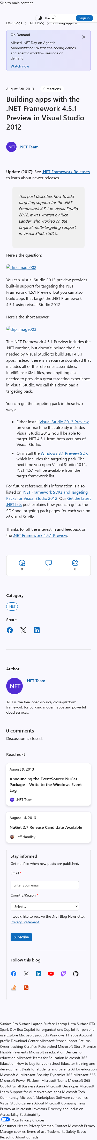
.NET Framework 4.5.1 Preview (40, 535)
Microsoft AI (9, 1074)
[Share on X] (23, 631)
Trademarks (56, 1131)
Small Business (23, 1086)
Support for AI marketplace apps (35, 1091)
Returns (84, 1040)
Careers (27, 1103)
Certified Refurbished (40, 1046)
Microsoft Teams (54, 1080)
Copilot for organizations (43, 1029)
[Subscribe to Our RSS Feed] (26, 989)
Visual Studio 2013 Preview (64, 421)
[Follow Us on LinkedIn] (38, 975)
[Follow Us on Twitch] (63, 975)
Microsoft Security (34, 1074)
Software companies (72, 1097)
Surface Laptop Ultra (59, 1023)
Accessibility (9, 1114)
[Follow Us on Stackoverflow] (14, 989)
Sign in (84, 18)
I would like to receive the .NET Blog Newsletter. (48, 919)
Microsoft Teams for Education (40, 1057)
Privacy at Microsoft (15, 1108)
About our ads (27, 1137)
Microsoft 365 (84, 1074)
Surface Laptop (30, 1023)
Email (16, 873)
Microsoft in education (46, 1052)
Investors (39, 1108)
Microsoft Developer (62, 1086)
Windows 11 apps (64, 1035)
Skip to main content (16, 2)
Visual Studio (10, 1103)
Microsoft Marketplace (37, 1097)
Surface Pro (9, 1023)
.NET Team (29, 146)
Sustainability (30, 1114)
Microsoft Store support (58, 1040)
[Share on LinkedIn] (36, 631)
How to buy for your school (38, 1063)
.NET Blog (36, 22)
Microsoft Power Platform (20, 1080)
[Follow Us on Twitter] (26, 975)
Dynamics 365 (61, 1074)
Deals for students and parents (46, 1069)
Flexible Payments (14, 1052)
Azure (40, 1086)
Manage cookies (13, 1131)
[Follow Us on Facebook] (14, 975)
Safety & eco (76, 1131)
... (78, 22)
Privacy (89, 1125)
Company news (73, 1103)
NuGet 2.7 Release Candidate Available (46, 827)
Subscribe (21, 936)
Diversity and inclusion (65, 1108)
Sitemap (47, 1125)
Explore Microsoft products (27, 1035)
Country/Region (24, 895)
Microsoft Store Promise (77, 1046)
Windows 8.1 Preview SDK (64, 453)
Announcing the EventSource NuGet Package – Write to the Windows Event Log (46, 784)
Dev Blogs (14, 22)
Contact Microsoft (69, 1125)
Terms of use (36, 1131)
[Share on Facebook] (9, 631)
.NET (12, 606)
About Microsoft (47, 1103)
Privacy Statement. (25, 921)
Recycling (7, 1137)
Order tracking (11, 1046)
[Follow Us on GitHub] (76, 975)
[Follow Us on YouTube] (51, 975)
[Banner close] (83, 37)
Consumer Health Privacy (20, 1125)
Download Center (25, 1040)
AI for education (84, 1069)
